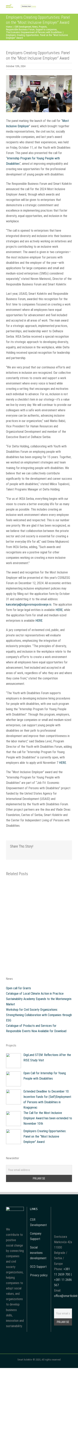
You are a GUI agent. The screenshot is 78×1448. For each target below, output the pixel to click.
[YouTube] (63, 1209)
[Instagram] (68, 1209)
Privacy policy (39, 1275)
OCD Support (38, 1267)
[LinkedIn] (63, 1216)
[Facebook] (57, 1209)
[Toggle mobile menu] (70, 8)
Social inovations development (38, 1253)
